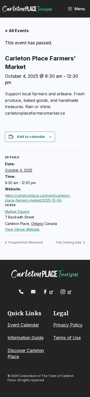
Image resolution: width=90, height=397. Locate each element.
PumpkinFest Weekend (25, 242)
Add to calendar (31, 136)
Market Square (17, 211)
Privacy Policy (67, 325)
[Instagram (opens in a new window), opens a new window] (65, 291)
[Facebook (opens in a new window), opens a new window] (47, 292)
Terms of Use (67, 337)
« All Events (17, 30)
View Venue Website (22, 229)
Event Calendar (23, 325)
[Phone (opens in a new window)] (21, 292)
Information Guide (26, 337)
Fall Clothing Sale (69, 242)
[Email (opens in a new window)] (33, 292)
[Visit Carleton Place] (27, 8)
